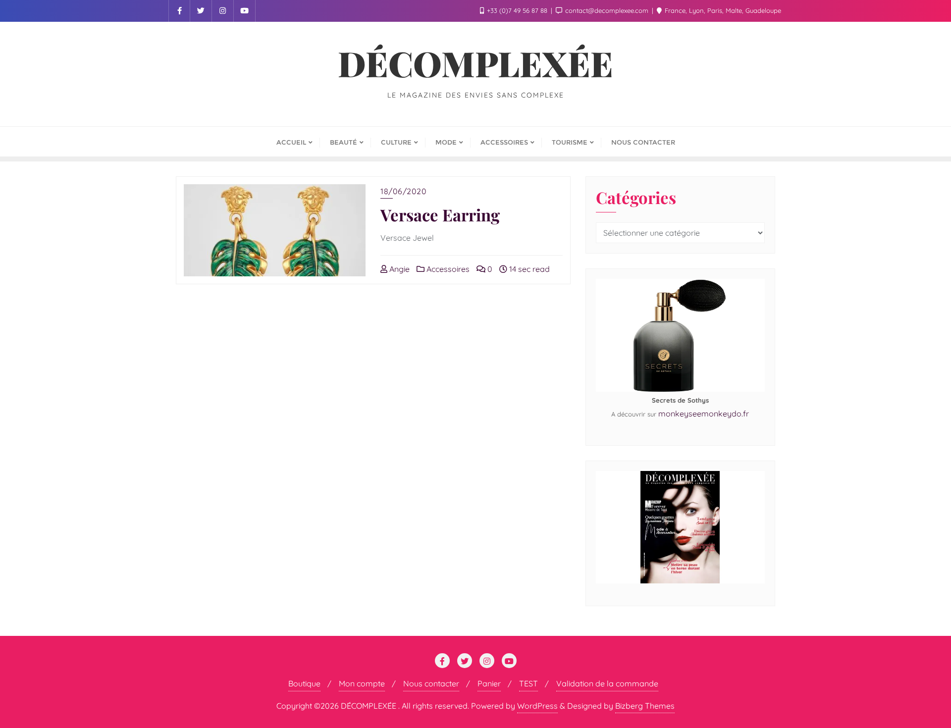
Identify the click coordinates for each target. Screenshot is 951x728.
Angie (398, 269)
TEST (528, 683)
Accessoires (447, 269)
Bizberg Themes (645, 706)
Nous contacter (431, 683)
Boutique (304, 683)
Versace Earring (440, 214)
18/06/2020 (403, 191)
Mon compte (362, 683)
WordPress (537, 706)
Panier (489, 683)
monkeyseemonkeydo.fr (703, 413)
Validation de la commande (607, 683)
